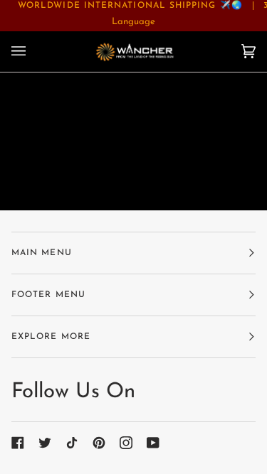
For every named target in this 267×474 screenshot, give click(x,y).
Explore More (50, 337)
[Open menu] (32, 51)
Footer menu (48, 295)
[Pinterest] (99, 442)
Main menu (41, 253)
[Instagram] (126, 442)
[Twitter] (44, 442)
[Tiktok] (72, 442)
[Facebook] (17, 442)
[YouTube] (153, 442)
